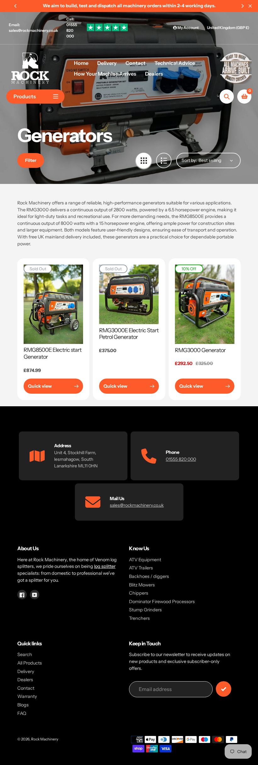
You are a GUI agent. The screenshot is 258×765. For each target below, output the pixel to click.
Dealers (25, 679)
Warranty (27, 696)
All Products (29, 663)
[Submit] (223, 689)
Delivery (25, 671)
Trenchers (139, 618)
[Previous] (16, 6)
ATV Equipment (145, 559)
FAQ (21, 713)
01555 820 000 (181, 459)
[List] (163, 160)
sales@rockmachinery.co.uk (137, 505)
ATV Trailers (141, 568)
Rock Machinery (44, 739)
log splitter (104, 566)
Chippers (138, 593)
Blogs (23, 705)
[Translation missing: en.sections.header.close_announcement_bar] (250, 6)
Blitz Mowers (142, 585)
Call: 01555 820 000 (71, 27)
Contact (25, 688)
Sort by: (189, 160)
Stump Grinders (145, 610)
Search (24, 654)
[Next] (242, 6)
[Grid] (143, 160)
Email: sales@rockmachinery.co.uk (33, 27)
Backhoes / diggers (149, 576)
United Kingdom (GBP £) (228, 27)
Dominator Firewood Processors (162, 601)
